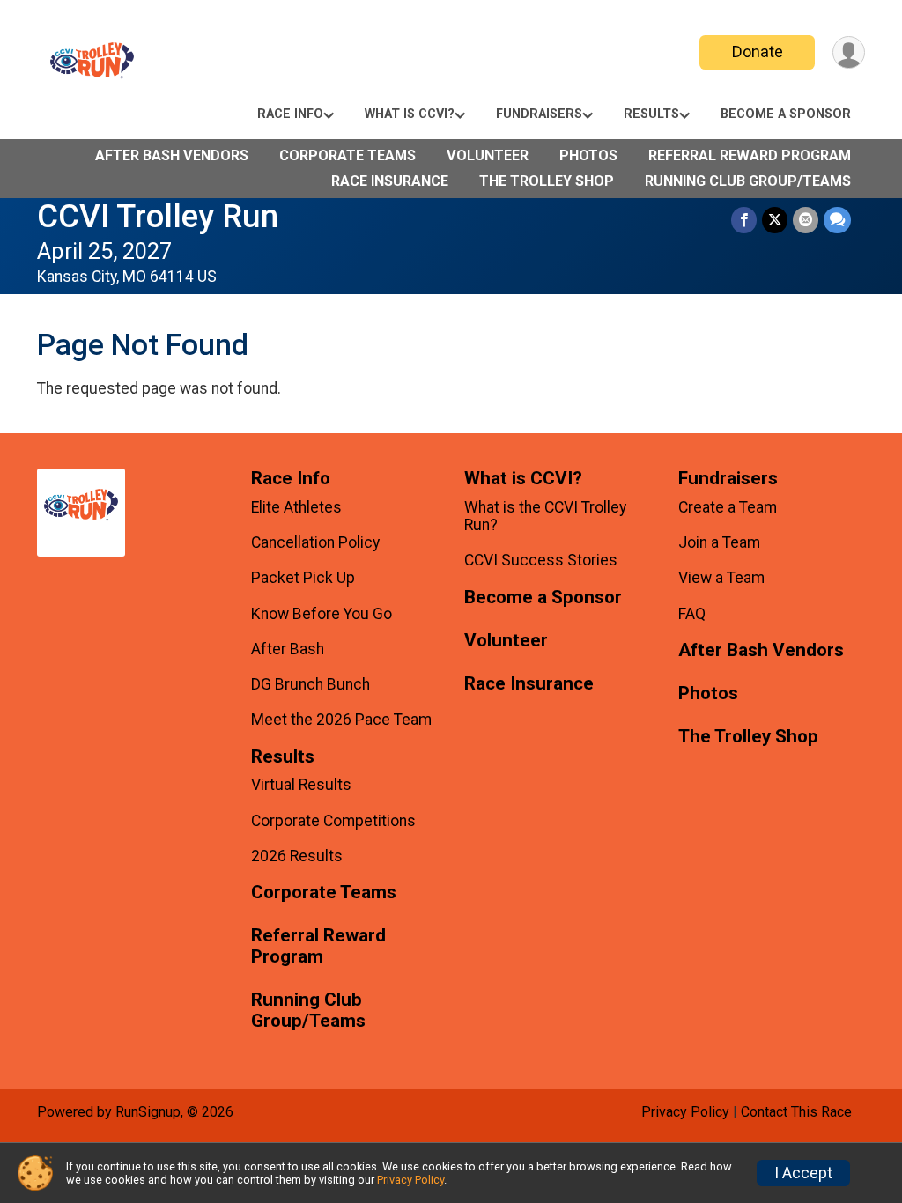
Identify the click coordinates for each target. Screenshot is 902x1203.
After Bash (287, 649)
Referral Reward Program (749, 155)
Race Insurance (389, 181)
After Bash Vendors (171, 155)
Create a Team (727, 507)
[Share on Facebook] (744, 219)
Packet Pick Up (303, 578)
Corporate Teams (347, 155)
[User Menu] (848, 52)
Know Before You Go (321, 614)
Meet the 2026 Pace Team (341, 719)
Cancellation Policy (315, 542)
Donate (757, 51)
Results (651, 114)
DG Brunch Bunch (310, 684)
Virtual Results (301, 784)
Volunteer (488, 155)
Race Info (290, 114)
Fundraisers (539, 114)
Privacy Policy (685, 1111)
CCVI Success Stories (540, 560)
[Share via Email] (805, 219)
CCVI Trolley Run (157, 216)
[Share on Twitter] (774, 219)
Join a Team (719, 542)
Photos (588, 155)
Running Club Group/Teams (748, 181)
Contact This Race (796, 1111)
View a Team (721, 578)
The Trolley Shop (546, 181)
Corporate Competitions (333, 821)
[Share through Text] (837, 219)
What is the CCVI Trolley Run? (545, 516)
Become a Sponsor (786, 114)
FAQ (692, 614)
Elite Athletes (296, 507)
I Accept (803, 1173)
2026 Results (297, 856)
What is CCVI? (410, 114)
